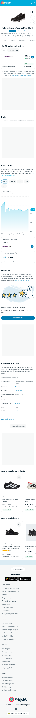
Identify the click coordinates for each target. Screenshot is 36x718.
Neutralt (17, 403)
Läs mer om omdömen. (22, 280)
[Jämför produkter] (32, 22)
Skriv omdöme (22, 31)
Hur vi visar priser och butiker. (21, 75)
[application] (18, 215)
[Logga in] (33, 2)
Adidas (17, 387)
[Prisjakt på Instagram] (20, 709)
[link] (12, 493)
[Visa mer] (2, 57)
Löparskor (7, 7)
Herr (16, 400)
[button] (32, 12)
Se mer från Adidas (7, 419)
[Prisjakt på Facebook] (16, 709)
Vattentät (18, 411)
